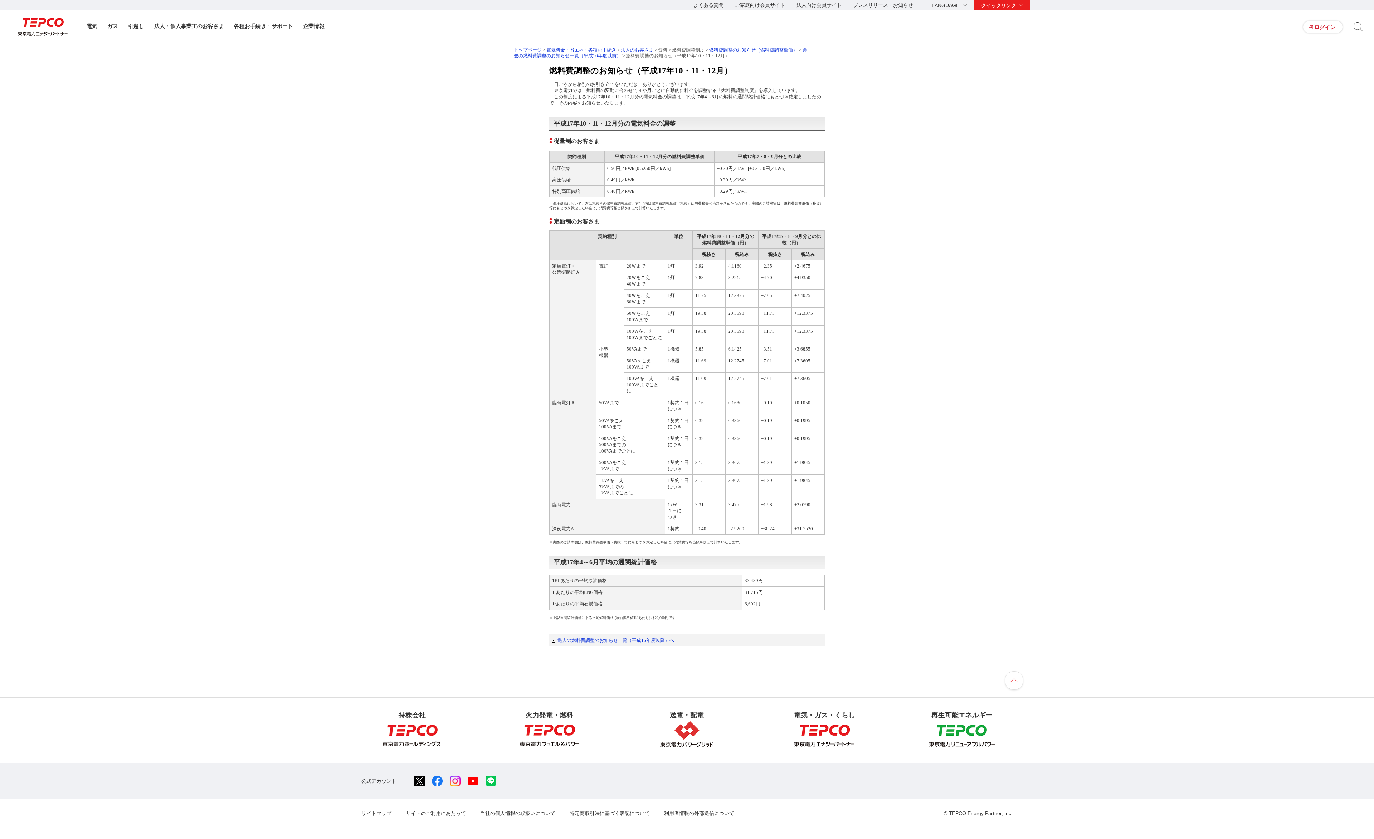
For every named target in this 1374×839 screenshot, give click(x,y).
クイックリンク (998, 5)
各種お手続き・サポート (263, 26)
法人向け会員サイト (819, 5)
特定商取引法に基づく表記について (610, 813)
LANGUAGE (945, 5)
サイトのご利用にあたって (436, 813)
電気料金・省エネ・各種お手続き (581, 50)
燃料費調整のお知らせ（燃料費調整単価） (753, 50)
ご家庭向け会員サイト (760, 5)
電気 (92, 26)
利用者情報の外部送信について (699, 813)
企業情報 (314, 26)
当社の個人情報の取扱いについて (517, 813)
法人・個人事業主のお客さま (189, 26)
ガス (112, 26)
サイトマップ (376, 813)
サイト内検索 (1358, 26)
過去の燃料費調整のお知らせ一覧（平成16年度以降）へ (615, 640)
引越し (136, 26)
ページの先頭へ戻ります (1014, 680)
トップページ (528, 50)
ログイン (1325, 27)
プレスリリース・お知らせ (883, 5)
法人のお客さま (637, 50)
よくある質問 (708, 5)
